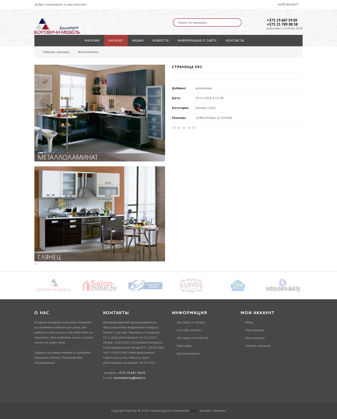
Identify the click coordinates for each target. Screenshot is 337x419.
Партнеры (184, 346)
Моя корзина (255, 338)
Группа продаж (188, 353)
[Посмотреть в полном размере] (100, 165)
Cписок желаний (258, 346)
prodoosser (204, 88)
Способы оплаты (189, 330)
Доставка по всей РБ (192, 338)
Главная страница (56, 52)
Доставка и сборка (191, 322)
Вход (249, 322)
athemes (219, 411)
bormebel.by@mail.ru (129, 378)
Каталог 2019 (205, 108)
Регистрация (255, 330)
